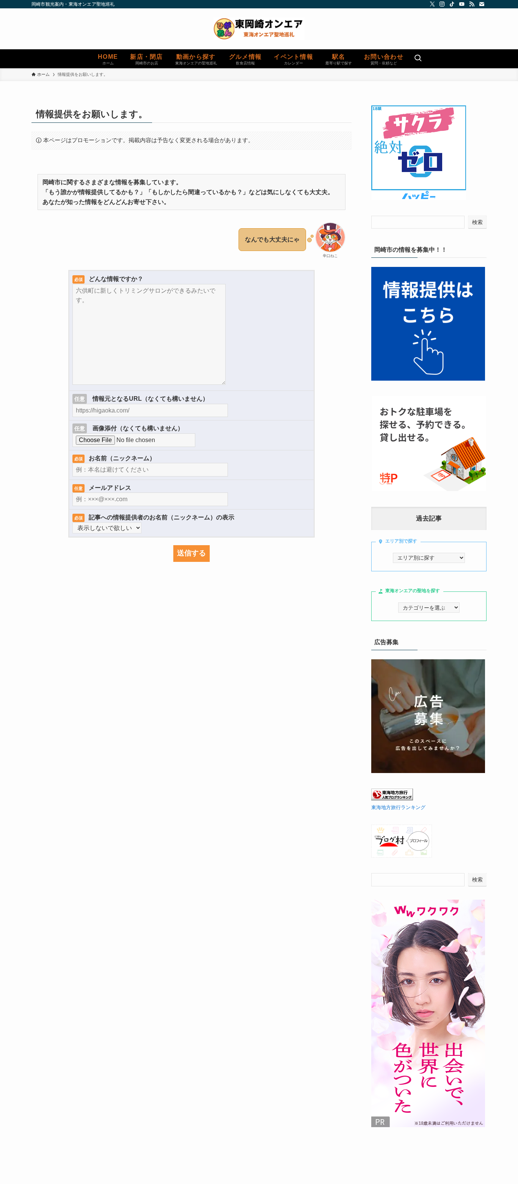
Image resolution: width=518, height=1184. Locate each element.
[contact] (482, 4)
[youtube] (462, 4)
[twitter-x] (432, 4)
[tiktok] (452, 4)
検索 (477, 222)
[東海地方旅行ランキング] (392, 798)
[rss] (472, 4)
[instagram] (442, 4)
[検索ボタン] (418, 58)
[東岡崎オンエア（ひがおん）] (259, 28)
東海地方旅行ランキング (398, 807)
